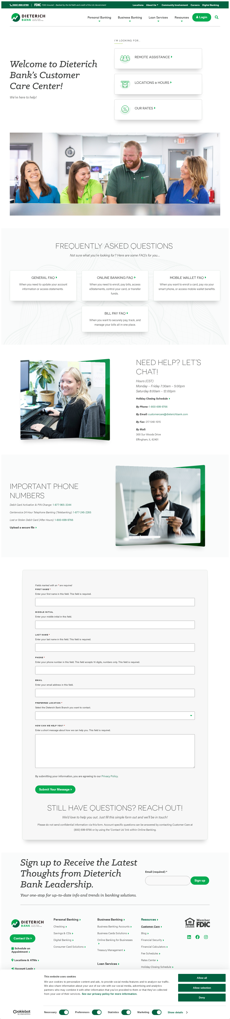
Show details (175, 1012)
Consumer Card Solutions (69, 946)
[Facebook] (197, 937)
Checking (59, 926)
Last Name (42, 634)
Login (203, 17)
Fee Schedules (149, 953)
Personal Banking (99, 17)
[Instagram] (206, 937)
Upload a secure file (22, 527)
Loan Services (158, 17)
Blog (143, 933)
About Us (151, 5)
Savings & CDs (62, 933)
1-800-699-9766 (158, 406)
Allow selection (202, 987)
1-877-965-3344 (62, 505)
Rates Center (148, 960)
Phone (40, 657)
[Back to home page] (30, 17)
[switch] (97, 1012)
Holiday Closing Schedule (152, 398)
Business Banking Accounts (113, 926)
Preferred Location (48, 702)
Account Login (24, 968)
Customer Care (150, 926)
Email (38, 680)
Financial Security (151, 940)
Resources (182, 17)
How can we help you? (50, 725)
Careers (195, 5)
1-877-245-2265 (82, 512)
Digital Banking (210, 5)
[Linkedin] (189, 937)
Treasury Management (110, 950)
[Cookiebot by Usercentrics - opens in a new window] (22, 1012)
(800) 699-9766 (20, 4)
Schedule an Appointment (20, 950)
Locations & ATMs (25, 960)
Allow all (202, 977)
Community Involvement (175, 5)
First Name (43, 589)
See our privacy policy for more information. (109, 993)
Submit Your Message (54, 789)
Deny (202, 997)
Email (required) (156, 872)
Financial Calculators (153, 946)
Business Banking (130, 17)
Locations (138, 5)
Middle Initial (44, 611)
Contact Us (21, 938)
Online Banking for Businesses (115, 940)
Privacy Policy (110, 776)
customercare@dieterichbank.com (168, 414)
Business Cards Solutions (112, 933)
